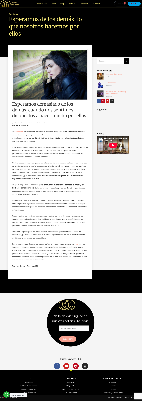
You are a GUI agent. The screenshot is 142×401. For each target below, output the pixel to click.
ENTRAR (133, 4)
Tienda (53, 3)
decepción (18, 131)
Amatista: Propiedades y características (116, 92)
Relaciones (13, 14)
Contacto (84, 3)
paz (76, 244)
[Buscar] (126, 61)
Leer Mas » (109, 77)
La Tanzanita (111, 83)
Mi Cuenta (96, 3)
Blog (62, 3)
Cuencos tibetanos (114, 74)
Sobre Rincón (41, 3)
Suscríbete (68, 339)
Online (70, 3)
